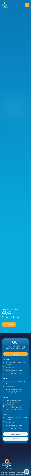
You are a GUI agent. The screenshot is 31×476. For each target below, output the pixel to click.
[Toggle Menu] (27, 5)
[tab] (15, 354)
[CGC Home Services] (6, 464)
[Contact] (26, 471)
